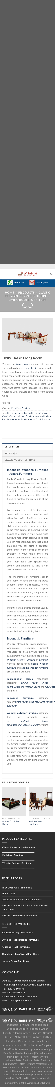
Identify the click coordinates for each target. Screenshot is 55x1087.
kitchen (29, 686)
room (19, 686)
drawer (44, 701)
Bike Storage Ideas (29, 1049)
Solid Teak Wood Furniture (17, 1074)
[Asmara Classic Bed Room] (14, 801)
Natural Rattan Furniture (36, 1056)
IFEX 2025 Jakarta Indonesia (17, 887)
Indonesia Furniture (25, 416)
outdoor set (20, 724)
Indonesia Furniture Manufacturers (20, 915)
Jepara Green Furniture (28, 1033)
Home (9, 292)
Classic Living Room (39, 413)
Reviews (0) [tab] (10, 453)
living (34, 701)
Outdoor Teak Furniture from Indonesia (32, 1071)
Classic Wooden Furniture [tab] (20, 460)
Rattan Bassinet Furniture (21, 1053)
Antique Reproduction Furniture (20, 939)
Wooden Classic (16, 659)
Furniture (30, 659)
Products (26, 292)
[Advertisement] (27, 132)
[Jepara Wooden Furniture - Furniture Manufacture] (27, 274)
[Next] (52, 809)
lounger (34, 724)
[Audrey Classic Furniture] (41, 801)
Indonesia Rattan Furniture (19, 1060)
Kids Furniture (26, 1041)
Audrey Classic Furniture (35, 822)
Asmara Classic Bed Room (11, 822)
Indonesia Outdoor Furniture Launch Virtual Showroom (25, 907)
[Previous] (2, 809)
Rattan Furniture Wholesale (32, 1064)
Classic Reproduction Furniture (27, 294)
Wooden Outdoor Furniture (16, 863)
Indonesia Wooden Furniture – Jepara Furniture (27, 471)
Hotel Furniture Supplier (37, 1045)
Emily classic (30, 367)
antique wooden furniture (34, 667)
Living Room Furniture (28, 299)
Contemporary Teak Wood (17, 932)
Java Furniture (12, 1049)
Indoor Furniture (22, 419)
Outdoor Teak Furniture (16, 946)
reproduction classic (20, 678)
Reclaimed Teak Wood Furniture (20, 954)
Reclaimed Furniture (12, 855)
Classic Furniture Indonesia (18, 413)
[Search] (51, 274)
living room (21, 364)
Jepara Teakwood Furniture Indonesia (22, 899)
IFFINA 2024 (9, 893)
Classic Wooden (9, 416)
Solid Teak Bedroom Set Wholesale (33, 1078)
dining (21, 701)
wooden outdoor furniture (22, 712)
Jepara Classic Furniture (39, 419)
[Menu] (4, 274)
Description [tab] (12, 446)
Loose (36, 686)
